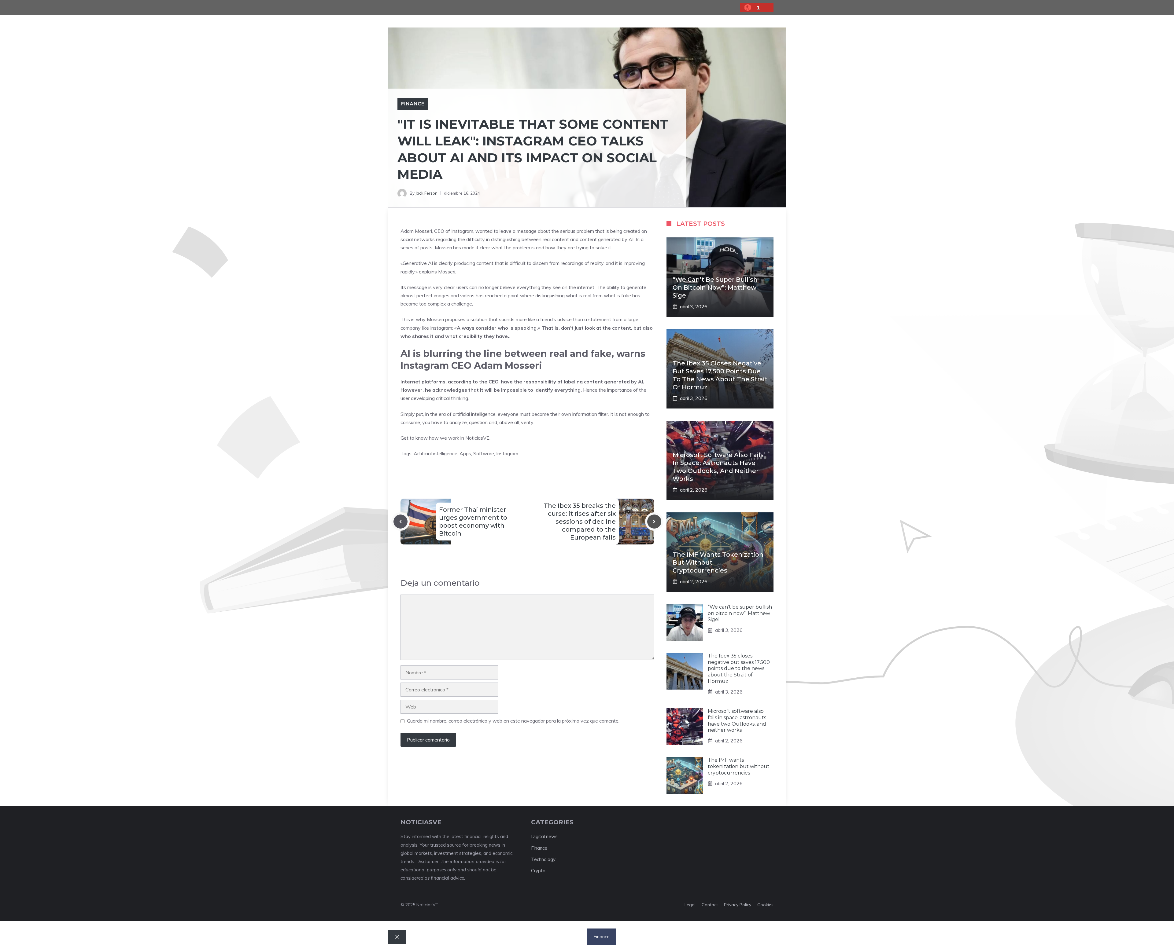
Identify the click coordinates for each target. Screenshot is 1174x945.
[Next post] (654, 521)
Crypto (538, 871)
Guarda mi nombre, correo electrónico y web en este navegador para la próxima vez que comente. (513, 721)
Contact (710, 904)
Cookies (765, 904)
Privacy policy (737, 904)
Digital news (544, 836)
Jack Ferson (426, 193)
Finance (412, 104)
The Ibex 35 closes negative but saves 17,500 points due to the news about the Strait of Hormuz (739, 668)
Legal (690, 904)
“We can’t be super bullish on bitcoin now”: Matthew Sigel (715, 287)
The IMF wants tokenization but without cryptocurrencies (739, 766)
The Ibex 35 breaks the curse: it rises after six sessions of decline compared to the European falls (580, 521)
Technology (543, 859)
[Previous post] (400, 521)
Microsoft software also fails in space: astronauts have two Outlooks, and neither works (737, 720)
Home (509, 937)
